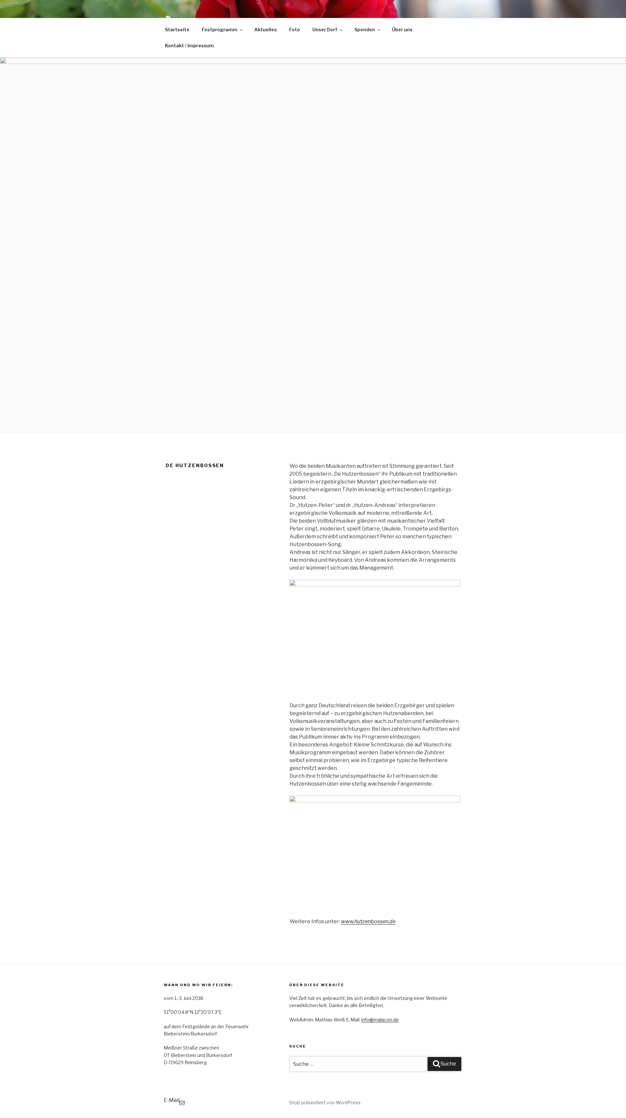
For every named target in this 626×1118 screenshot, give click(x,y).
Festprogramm (219, 29)
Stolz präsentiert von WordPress (325, 1102)
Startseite (177, 29)
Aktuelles (265, 29)
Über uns (402, 29)
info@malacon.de (380, 1019)
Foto (294, 29)
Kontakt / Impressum (189, 45)
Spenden (364, 29)
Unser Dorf (324, 29)
